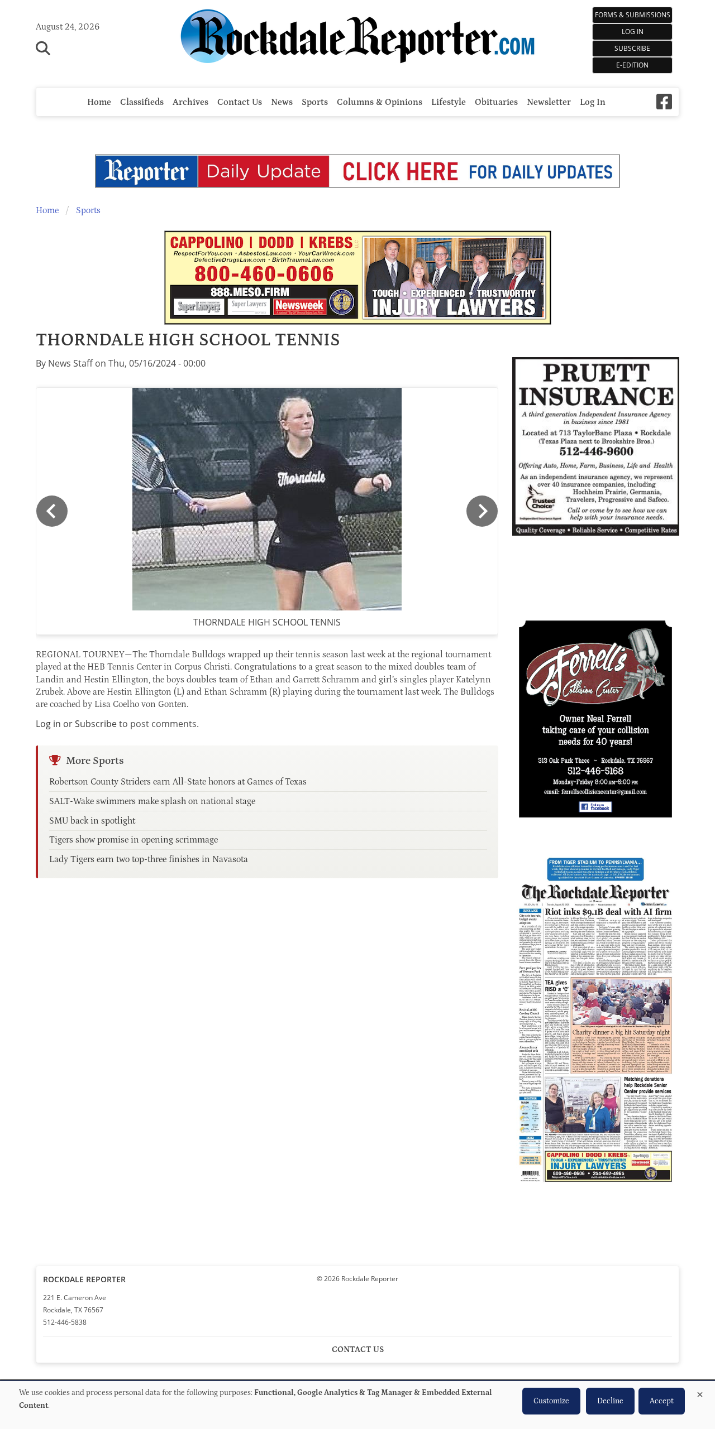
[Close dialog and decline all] (700, 1392)
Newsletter (549, 102)
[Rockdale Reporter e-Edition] (595, 1186)
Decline (610, 1401)
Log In (633, 31)
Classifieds (142, 102)
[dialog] (357, 1405)
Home (99, 102)
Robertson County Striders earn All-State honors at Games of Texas (178, 782)
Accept (662, 1401)
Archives (190, 102)
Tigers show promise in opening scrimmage (133, 840)
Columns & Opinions (379, 102)
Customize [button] (551, 1401)
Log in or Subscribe (76, 724)
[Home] (357, 38)
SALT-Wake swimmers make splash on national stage (152, 801)
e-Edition (632, 65)
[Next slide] (482, 511)
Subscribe (632, 48)
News (282, 102)
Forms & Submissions (632, 15)
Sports (315, 102)
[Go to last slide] (52, 511)
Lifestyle (448, 102)
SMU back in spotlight (92, 821)
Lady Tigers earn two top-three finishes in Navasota (148, 859)
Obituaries (496, 102)
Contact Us (239, 102)
